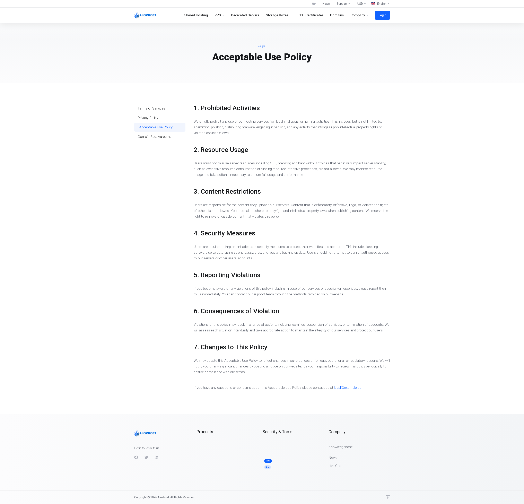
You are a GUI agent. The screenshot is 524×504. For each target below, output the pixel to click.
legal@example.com (349, 387)
